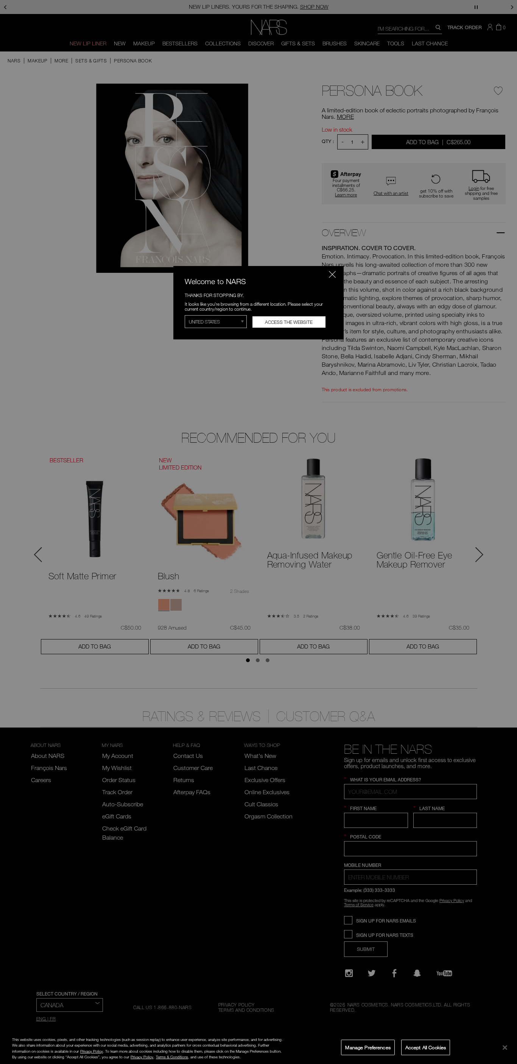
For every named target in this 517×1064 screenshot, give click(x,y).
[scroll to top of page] (504, 1007)
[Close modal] (332, 274)
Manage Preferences (367, 1047)
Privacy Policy (91, 1051)
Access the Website (289, 322)
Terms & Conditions (172, 1057)
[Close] (505, 1047)
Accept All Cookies (425, 1047)
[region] (258, 1048)
